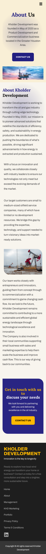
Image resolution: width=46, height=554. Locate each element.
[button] (40, 4)
